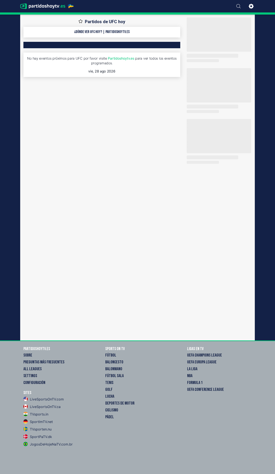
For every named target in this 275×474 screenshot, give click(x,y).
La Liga (192, 369)
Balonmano (113, 369)
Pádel (109, 417)
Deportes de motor (119, 403)
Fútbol (110, 355)
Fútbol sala (114, 375)
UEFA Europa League (202, 362)
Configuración (34, 382)
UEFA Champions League (204, 355)
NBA (189, 375)
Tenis (109, 382)
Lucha (109, 396)
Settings (30, 375)
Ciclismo (111, 410)
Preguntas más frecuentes (43, 362)
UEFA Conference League (205, 389)
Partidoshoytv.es (121, 58)
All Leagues (32, 369)
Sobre (27, 355)
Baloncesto (114, 362)
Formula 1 (195, 382)
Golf (109, 389)
